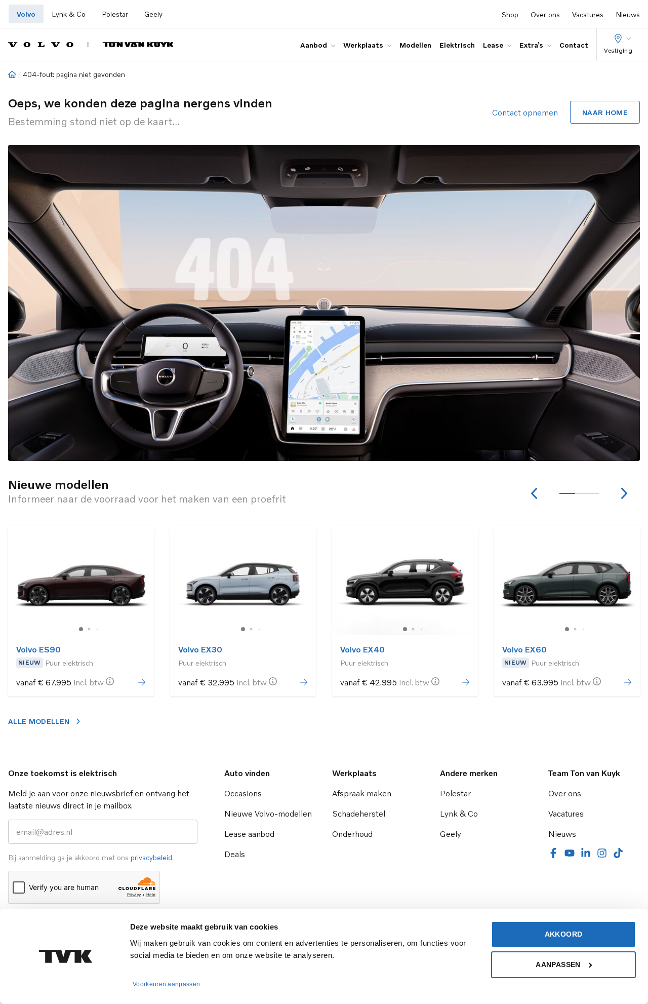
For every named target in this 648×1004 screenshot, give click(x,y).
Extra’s (531, 45)
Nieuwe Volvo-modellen (268, 813)
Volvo (26, 14)
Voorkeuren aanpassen (166, 984)
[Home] (12, 74)
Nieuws (628, 14)
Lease (493, 45)
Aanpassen (558, 964)
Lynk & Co (69, 14)
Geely (153, 14)
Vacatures (587, 14)
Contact (573, 45)
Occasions (243, 793)
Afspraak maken (361, 793)
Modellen (415, 45)
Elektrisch (457, 45)
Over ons (545, 14)
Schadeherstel (358, 813)
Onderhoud (352, 834)
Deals (234, 854)
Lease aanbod (249, 834)
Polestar (115, 14)
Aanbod (313, 45)
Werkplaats (363, 45)
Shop (510, 14)
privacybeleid (151, 857)
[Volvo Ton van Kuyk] (91, 44)
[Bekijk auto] (81, 580)
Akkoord (563, 934)
